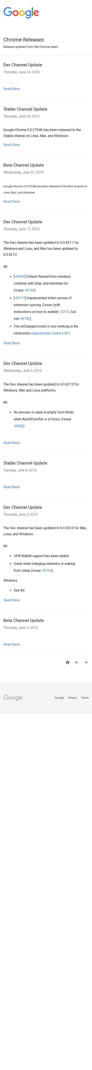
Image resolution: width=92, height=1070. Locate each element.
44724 (46, 571)
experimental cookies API (50, 333)
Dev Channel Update (22, 64)
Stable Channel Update (25, 109)
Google (60, 697)
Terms (85, 697)
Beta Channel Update (23, 165)
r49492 (20, 276)
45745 (29, 290)
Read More (11, 89)
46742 (25, 319)
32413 (65, 312)
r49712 (20, 298)
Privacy (72, 697)
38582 (18, 426)
